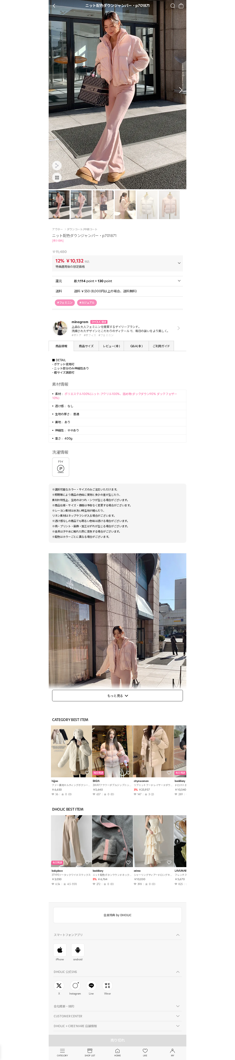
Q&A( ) (136, 346)
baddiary (98, 870)
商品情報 (61, 346)
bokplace (57, 870)
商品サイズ (86, 346)
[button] (179, 90)
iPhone (60, 959)
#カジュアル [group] (87, 302)
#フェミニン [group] (65, 302)
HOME (117, 1055)
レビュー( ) (111, 346)
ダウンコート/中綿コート (82, 229)
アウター (57, 229)
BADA (96, 781)
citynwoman (141, 781)
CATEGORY (62, 1055)
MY (172, 1055)
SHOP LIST (90, 1055)
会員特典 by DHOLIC (117, 915)
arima (137, 870)
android (77, 959)
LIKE (145, 1055)
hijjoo (55, 781)
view (178, 328)
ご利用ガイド (161, 346)
